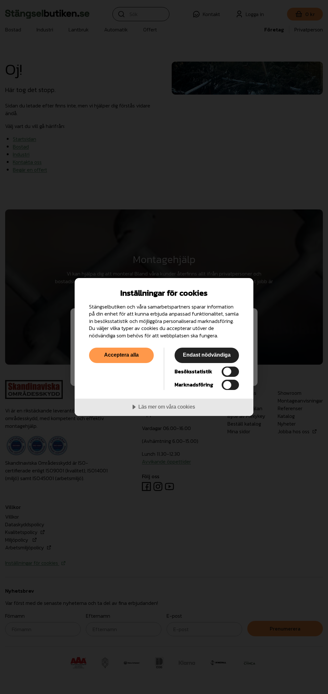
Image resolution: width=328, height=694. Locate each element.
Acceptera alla (121, 355)
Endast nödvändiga (207, 355)
